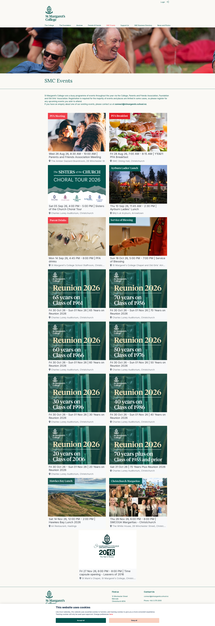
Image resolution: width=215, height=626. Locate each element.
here (111, 614)
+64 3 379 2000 (155, 600)
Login (163, 2)
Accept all (81, 620)
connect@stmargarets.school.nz (156, 596)
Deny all (134, 620)
